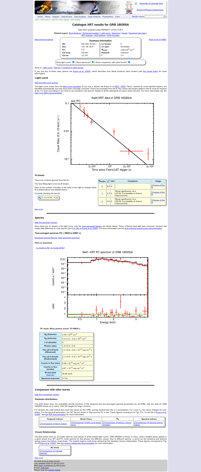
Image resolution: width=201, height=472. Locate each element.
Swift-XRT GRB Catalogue (60, 20)
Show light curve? (64, 62)
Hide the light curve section (46, 83)
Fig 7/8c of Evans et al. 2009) (85, 228)
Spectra (57, 68)
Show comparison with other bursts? (112, 62)
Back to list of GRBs (157, 39)
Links (117, 17)
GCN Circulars (113, 35)
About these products (44, 39)
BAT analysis (87, 35)
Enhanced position (91, 33)
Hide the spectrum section (46, 222)
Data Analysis (80, 17)
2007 (117, 86)
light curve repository (72, 86)
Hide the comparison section (47, 394)
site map (135, 16)
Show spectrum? (83, 62)
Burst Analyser (75, 33)
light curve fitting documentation (48, 93)
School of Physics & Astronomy (150, 10)
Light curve (105, 33)
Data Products (94, 17)
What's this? (50, 375)
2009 (122, 86)
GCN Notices (99, 35)
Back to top (39, 209)
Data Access (66, 17)
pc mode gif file (57, 248)
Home (40, 17)
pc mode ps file (42, 248)
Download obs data (137, 33)
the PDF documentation (55, 414)
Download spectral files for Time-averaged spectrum (57, 238)
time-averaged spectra (92, 226)
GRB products (45, 20)
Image (124, 33)
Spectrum (116, 33)
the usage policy (150, 71)
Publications (108, 17)
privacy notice (54, 470)
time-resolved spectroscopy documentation (143, 228)
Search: (141, 16)
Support (55, 17)
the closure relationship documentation (77, 443)
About (47, 17)
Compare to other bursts (72, 68)
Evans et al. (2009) (82, 71)
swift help (45, 468)
